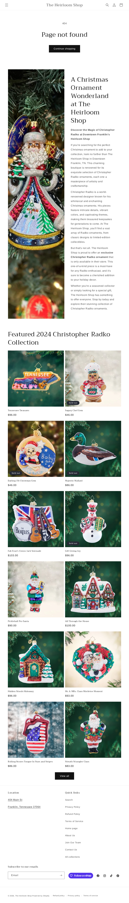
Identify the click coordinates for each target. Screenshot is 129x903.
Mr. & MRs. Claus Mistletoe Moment (84, 691)
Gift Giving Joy (73, 551)
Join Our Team (73, 842)
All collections (72, 857)
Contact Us (71, 849)
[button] (6, 5)
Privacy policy (74, 896)
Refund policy (59, 896)
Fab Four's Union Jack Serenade (24, 551)
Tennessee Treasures (18, 410)
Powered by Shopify (41, 896)
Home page (71, 828)
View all (64, 776)
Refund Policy (72, 814)
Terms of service (90, 896)
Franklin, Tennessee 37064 (24, 806)
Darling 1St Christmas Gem (22, 481)
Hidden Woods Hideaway (21, 691)
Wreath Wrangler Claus (77, 761)
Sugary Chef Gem (74, 410)
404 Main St (15, 799)
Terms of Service (74, 821)
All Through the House (77, 621)
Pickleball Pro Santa (18, 621)
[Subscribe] (60, 875)
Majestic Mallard (74, 481)
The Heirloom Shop (23, 896)
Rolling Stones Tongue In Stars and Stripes (30, 761)
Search (69, 800)
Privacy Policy (72, 807)
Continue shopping (64, 48)
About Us (70, 835)
